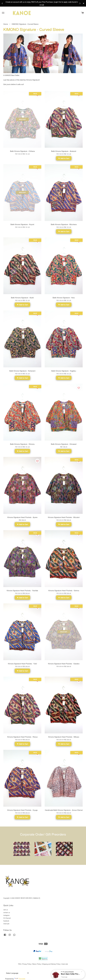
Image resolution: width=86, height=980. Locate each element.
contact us (6, 912)
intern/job (6, 924)
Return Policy (36, 964)
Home (5, 24)
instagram (6, 915)
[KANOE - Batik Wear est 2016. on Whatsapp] (14, 936)
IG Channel (7, 918)
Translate (21, 978)
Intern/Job (64, 964)
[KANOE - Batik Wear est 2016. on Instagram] (9, 936)
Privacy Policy (26, 964)
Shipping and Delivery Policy (51, 964)
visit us (5, 910)
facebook (6, 921)
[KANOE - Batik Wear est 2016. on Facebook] (4, 936)
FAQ (19, 964)
